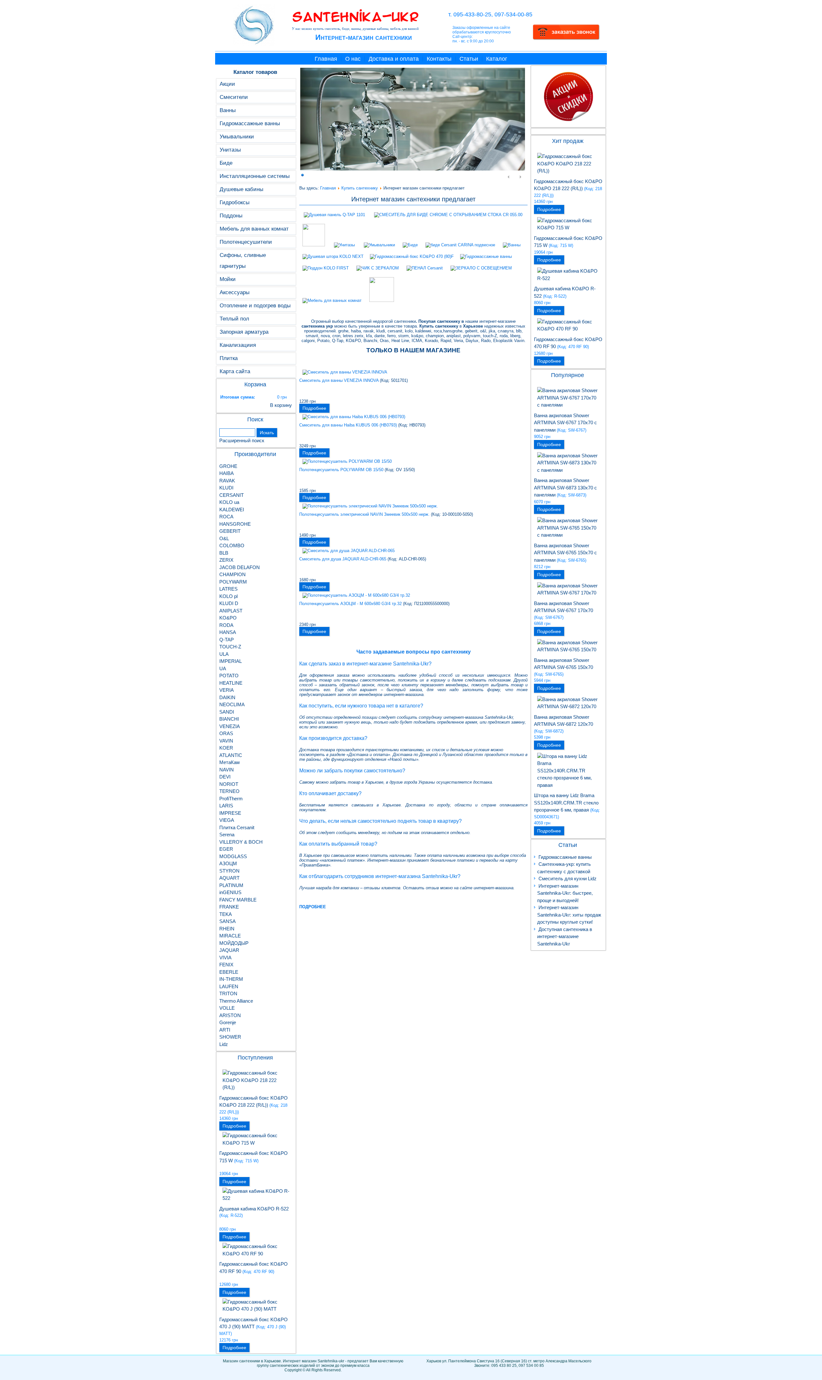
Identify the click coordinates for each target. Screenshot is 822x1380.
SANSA (227, 921)
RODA (226, 625)
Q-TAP (226, 639)
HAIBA (226, 473)
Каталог (496, 59)
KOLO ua (229, 502)
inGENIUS (230, 892)
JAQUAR (229, 950)
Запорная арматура (244, 332)
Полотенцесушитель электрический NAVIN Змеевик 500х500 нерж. (364, 514)
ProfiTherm (231, 798)
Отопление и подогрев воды (255, 306)
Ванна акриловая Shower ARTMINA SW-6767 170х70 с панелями (565, 423)
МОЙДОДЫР (234, 943)
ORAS (226, 733)
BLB (223, 553)
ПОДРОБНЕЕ (312, 906)
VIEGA (226, 820)
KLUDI (226, 487)
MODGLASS (233, 856)
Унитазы (230, 150)
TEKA (225, 914)
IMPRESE (230, 813)
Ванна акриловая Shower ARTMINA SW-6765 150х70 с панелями (565, 553)
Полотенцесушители (246, 242)
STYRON (229, 871)
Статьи (468, 59)
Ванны (228, 110)
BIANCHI (229, 719)
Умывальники (237, 137)
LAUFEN (228, 986)
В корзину (281, 405)
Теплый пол (234, 319)
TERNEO (229, 791)
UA (222, 668)
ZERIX (226, 560)
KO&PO (228, 617)
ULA (224, 654)
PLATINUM (231, 885)
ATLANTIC (230, 755)
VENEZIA (229, 726)
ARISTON (230, 1015)
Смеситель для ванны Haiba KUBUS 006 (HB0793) (348, 425)
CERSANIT (231, 495)
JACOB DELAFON (239, 567)
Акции (227, 84)
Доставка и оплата (394, 59)
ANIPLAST (230, 610)
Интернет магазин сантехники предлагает (413, 199)
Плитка (229, 358)
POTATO (229, 675)
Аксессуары (234, 292)
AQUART (229, 878)
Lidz (223, 1044)
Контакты (439, 59)
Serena (226, 834)
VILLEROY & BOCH (241, 842)
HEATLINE (230, 683)
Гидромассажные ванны (250, 123)
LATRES (228, 589)
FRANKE (229, 907)
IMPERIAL (230, 661)
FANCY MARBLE (238, 899)
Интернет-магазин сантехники (363, 37)
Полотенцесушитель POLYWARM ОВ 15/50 (341, 469)
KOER (226, 748)
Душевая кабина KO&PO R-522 (254, 1208)
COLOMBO (231, 545)
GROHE (228, 466)
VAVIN (226, 740)
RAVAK (227, 480)
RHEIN (226, 928)
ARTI (224, 1030)
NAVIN (226, 769)
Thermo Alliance (236, 1001)
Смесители (234, 97)
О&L (224, 538)
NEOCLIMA (232, 704)
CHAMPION (232, 574)
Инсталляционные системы (255, 176)
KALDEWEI (231, 509)
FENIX (226, 964)
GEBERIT (229, 531)
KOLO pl (228, 596)
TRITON (228, 993)
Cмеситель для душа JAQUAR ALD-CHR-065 (342, 559)
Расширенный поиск (241, 440)
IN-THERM (231, 979)
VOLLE (227, 1008)
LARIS (226, 805)
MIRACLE (230, 935)
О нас (353, 59)
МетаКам (229, 762)
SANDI (226, 712)
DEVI (225, 776)
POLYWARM (233, 582)
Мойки (228, 279)
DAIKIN (227, 697)
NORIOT (228, 784)
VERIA (226, 690)
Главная (326, 59)
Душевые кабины (241, 189)
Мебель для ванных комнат (254, 229)
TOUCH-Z (230, 646)
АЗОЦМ (228, 863)
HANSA (227, 632)
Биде (226, 163)
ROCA (226, 516)
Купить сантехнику (359, 188)
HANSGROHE (235, 524)
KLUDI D (228, 603)
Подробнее (234, 1126)
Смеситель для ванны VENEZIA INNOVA (339, 380)
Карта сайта (235, 371)
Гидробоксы (234, 202)
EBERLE (228, 972)
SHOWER (230, 1037)
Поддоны (231, 216)
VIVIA (225, 957)
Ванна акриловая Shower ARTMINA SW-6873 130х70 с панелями (565, 487)
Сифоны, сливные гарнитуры (243, 260)
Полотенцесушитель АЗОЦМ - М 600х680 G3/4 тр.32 (350, 603)
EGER (226, 849)
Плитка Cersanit (236, 827)
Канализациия (238, 345)
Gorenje (227, 1022)
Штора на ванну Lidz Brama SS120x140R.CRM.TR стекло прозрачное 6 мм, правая (566, 803)
